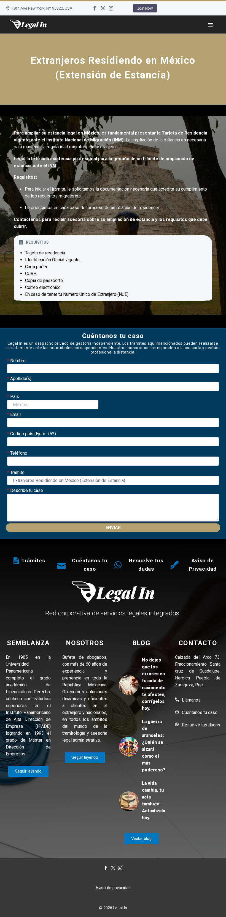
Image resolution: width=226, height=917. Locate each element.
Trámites (33, 560)
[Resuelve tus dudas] (118, 565)
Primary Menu (211, 25)
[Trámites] (16, 561)
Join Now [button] (145, 8)
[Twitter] (103, 8)
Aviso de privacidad (113, 888)
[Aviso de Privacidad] (174, 565)
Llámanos (191, 700)
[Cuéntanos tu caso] (61, 565)
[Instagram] (111, 8)
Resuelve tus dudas (201, 725)
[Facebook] (94, 8)
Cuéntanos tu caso (199, 712)
